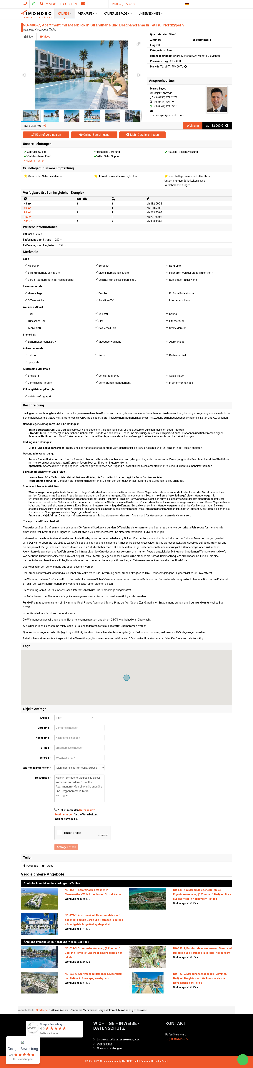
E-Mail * (46, 747)
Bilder (30, 36)
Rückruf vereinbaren (47, 134)
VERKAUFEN (86, 13)
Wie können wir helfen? (37, 767)
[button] (139, 44)
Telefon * (45, 757)
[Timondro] (36, 14)
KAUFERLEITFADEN (117, 13)
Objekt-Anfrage (162, 93)
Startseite (42, 1010)
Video (46, 36)
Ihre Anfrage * (42, 777)
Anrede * (45, 717)
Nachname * (43, 737)
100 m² (28, 216)
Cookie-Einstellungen (109, 1048)
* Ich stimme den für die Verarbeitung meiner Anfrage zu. (76, 814)
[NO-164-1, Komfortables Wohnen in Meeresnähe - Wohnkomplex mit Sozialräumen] (39, 898)
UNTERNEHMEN (150, 13)
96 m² (27, 212)
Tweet (49, 865)
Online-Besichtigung (96, 134)
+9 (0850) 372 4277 (123, 4)
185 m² (28, 221)
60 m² (27, 208)
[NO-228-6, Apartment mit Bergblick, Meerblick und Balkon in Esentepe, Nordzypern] (39, 982)
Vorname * (44, 727)
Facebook (32, 865)
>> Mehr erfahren (34, 160)
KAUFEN (63, 13)
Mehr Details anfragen (144, 134)
